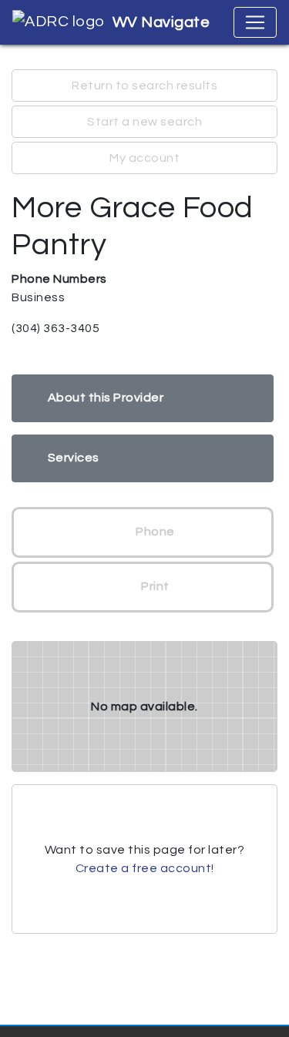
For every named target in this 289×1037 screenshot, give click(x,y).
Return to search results (144, 85)
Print (154, 586)
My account (144, 158)
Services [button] (73, 457)
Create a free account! (145, 868)
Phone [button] (154, 531)
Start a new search (144, 122)
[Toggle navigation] (255, 22)
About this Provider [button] (106, 397)
